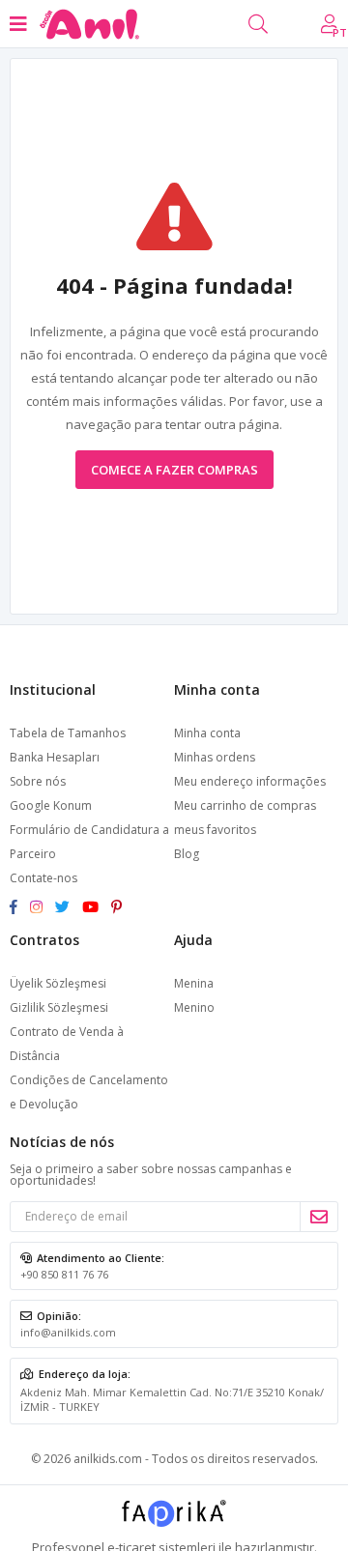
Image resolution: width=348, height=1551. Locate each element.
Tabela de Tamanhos (68, 733)
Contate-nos (43, 878)
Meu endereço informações (250, 781)
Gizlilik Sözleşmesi (59, 1007)
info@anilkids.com (68, 1332)
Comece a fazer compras (174, 469)
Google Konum (51, 805)
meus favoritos (215, 829)
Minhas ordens (214, 757)
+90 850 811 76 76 (64, 1274)
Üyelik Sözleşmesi (58, 983)
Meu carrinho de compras (245, 805)
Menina (194, 983)
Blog (186, 854)
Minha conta (207, 733)
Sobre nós (38, 781)
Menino (194, 1007)
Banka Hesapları (55, 757)
